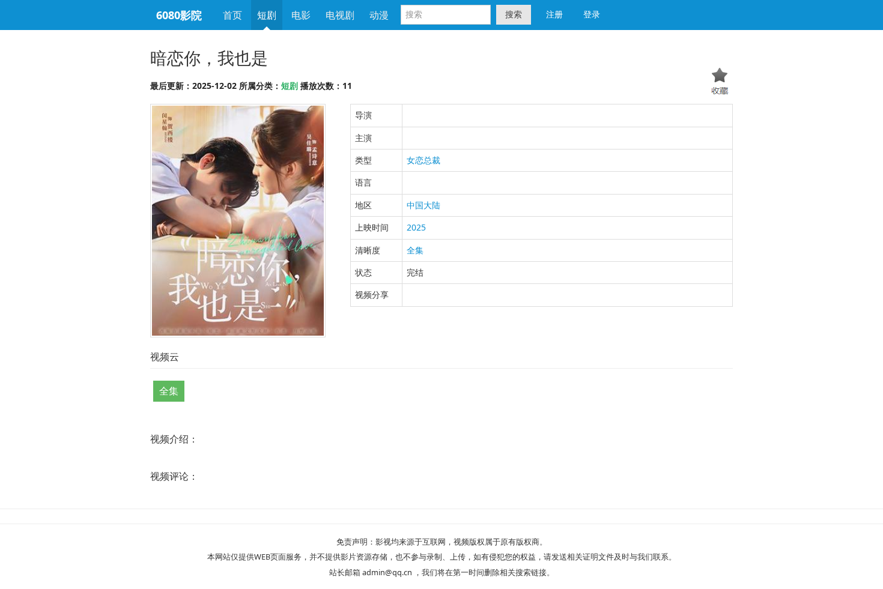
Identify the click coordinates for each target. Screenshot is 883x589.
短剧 (266, 15)
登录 (591, 14)
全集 (415, 250)
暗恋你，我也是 (209, 57)
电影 (301, 15)
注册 (554, 14)
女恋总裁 (423, 160)
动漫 (379, 15)
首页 (232, 15)
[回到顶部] (797, 568)
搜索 (513, 14)
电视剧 (340, 15)
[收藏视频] (720, 82)
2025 (416, 227)
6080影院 (179, 15)
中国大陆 (423, 205)
